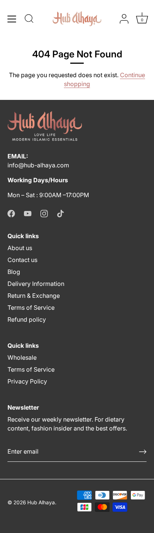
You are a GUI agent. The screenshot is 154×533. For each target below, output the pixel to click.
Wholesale (22, 357)
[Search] (29, 20)
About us (19, 248)
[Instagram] (44, 213)
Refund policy (26, 319)
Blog (13, 271)
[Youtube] (27, 213)
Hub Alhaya (41, 502)
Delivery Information (35, 283)
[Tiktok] (60, 213)
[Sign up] (143, 451)
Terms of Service (31, 307)
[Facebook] (11, 213)
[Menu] (12, 19)
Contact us (22, 260)
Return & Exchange (33, 295)
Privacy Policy (27, 381)
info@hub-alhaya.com (38, 165)
